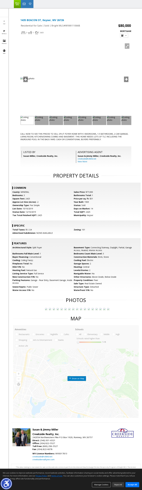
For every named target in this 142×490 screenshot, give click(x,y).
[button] (6, 483)
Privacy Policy (41, 475)
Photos (4, 43)
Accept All (132, 484)
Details (4, 33)
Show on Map (77, 378)
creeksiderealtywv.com (43, 459)
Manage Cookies (101, 484)
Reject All (118, 484)
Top (4, 24)
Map (4, 53)
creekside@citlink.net (87, 158)
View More (82, 161)
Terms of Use (56, 475)
